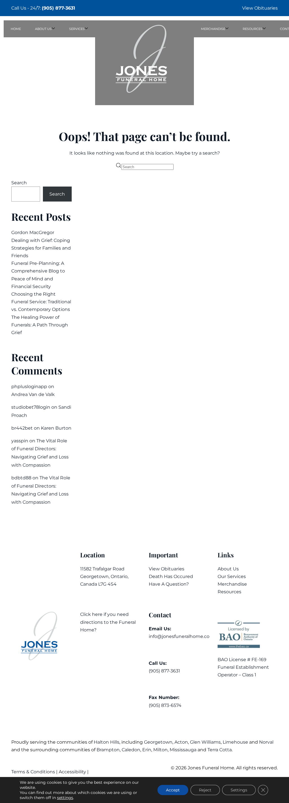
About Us (228, 569)
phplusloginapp (29, 386)
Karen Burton (56, 428)
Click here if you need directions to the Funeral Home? (108, 622)
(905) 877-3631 (58, 8)
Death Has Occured (171, 576)
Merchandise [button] (213, 29)
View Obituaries (260, 8)
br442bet (22, 428)
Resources (229, 591)
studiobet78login (30, 407)
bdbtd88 (21, 477)
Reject (205, 790)
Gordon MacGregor (32, 232)
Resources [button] (252, 29)
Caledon (131, 749)
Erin (146, 749)
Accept (173, 790)
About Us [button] (43, 29)
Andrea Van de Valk (33, 394)
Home (16, 29)
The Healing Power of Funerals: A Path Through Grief (39, 325)
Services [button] (77, 29)
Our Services (232, 576)
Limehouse (235, 742)
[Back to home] (144, 62)
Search (19, 182)
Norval (266, 742)
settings (65, 797)
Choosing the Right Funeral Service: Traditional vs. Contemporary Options (41, 301)
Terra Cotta (219, 749)
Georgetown (158, 742)
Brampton (108, 749)
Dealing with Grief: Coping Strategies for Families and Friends (41, 248)
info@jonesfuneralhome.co (179, 636)
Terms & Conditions (33, 771)
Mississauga (183, 749)
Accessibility (72, 771)
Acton (181, 742)
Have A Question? (169, 584)
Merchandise (232, 584)
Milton (160, 749)
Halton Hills (106, 742)
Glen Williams (205, 742)
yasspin (19, 440)
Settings (239, 790)
